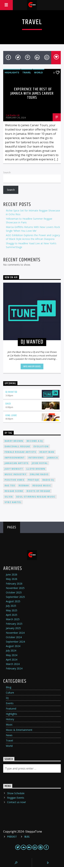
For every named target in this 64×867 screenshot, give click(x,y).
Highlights (12, 72)
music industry (15, 474)
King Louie (11, 415)
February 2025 (14, 623)
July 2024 (11, 650)
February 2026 (14, 583)
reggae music (42, 485)
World (38, 72)
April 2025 (11, 614)
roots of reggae (38, 491)
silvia (9, 496)
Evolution (41, 446)
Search (7, 172)
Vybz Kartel (13, 502)
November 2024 (15, 632)
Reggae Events (15, 797)
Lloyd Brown (35, 468)
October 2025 (14, 592)
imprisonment (15, 457)
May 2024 (11, 655)
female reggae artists (20, 451)
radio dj (48, 479)
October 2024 (14, 637)
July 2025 (11, 605)
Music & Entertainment (19, 730)
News (9, 735)
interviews (36, 457)
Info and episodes (32, 366)
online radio (39, 474)
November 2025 (15, 588)
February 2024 (14, 668)
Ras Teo (10, 485)
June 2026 (11, 574)
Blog (8, 687)
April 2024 (11, 659)
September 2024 (15, 641)
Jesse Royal (40, 463)
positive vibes (14, 479)
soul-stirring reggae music (35, 496)
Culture (10, 692)
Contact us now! (16, 802)
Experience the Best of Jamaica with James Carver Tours (32, 93)
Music (9, 724)
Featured (11, 708)
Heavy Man (46, 451)
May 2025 (11, 610)
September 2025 (15, 597)
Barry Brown (14, 440)
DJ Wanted (11, 392)
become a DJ (35, 440)
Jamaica (52, 457)
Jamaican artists (16, 463)
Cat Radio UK (13, 115)
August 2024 (13, 646)
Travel (26, 72)
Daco (8, 403)
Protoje (33, 479)
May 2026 (11, 579)
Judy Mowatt (14, 468)
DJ (7, 698)
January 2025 (13, 628)
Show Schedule (16, 793)
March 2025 (13, 619)
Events (10, 703)
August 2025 (13, 601)
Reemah (24, 485)
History (10, 719)
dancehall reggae (17, 446)
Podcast (12, 837)
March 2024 (13, 664)
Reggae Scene (14, 491)
